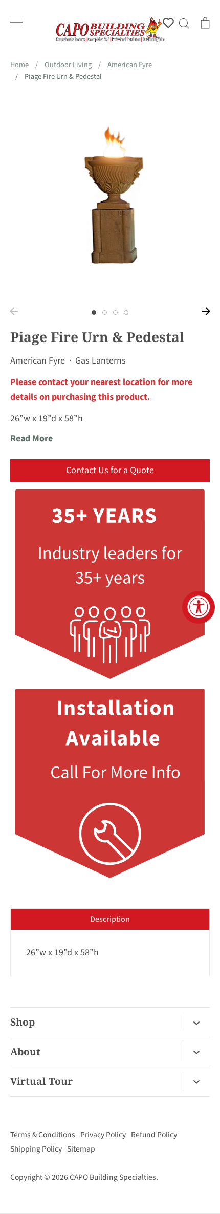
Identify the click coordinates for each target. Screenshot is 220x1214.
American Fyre (37, 360)
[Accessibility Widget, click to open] (198, 607)
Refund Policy (154, 1134)
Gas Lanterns (100, 360)
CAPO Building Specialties (113, 1177)
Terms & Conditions (42, 1134)
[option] (110, 197)
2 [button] (104, 312)
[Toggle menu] (16, 22)
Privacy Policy (103, 1134)
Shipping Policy (36, 1149)
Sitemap (81, 1149)
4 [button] (126, 312)
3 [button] (115, 312)
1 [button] (94, 312)
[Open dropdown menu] (196, 1022)
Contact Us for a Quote (110, 470)
